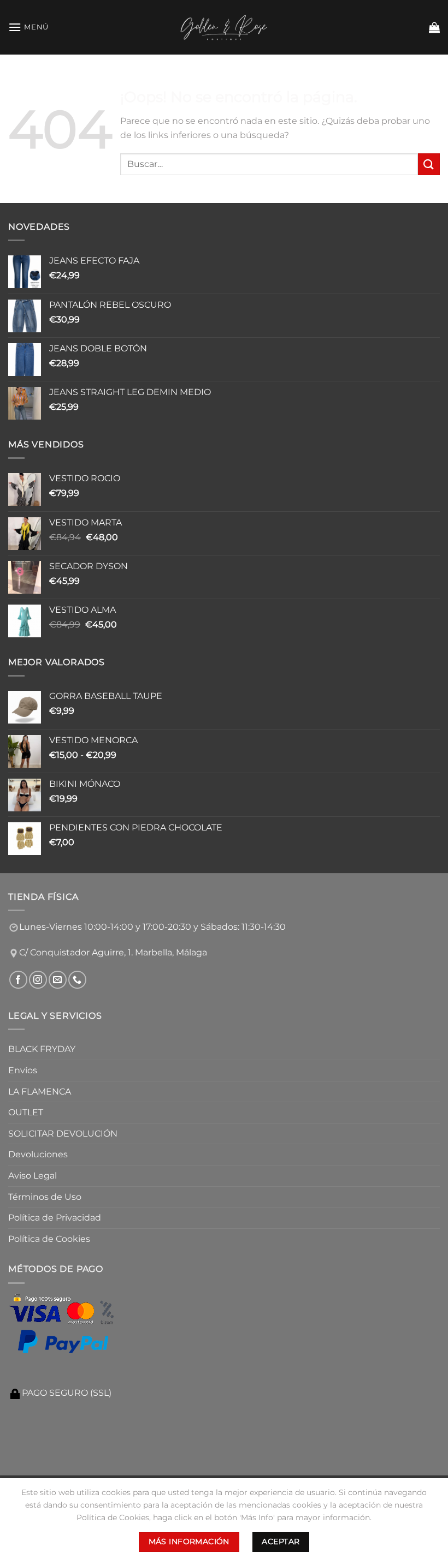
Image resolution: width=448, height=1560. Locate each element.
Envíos (22, 1070)
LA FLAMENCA (39, 1091)
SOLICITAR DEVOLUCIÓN (62, 1133)
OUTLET (25, 1112)
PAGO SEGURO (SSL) (66, 1393)
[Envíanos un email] (58, 980)
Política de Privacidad (54, 1217)
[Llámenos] (77, 980)
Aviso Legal (32, 1175)
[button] (28, 27)
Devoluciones (38, 1154)
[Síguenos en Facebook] (18, 980)
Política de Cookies (49, 1239)
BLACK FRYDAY (41, 1049)
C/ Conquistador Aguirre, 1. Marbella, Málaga (113, 952)
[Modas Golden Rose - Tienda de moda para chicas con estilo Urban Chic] (224, 27)
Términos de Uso (44, 1197)
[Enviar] (429, 164)
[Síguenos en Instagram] (38, 980)
